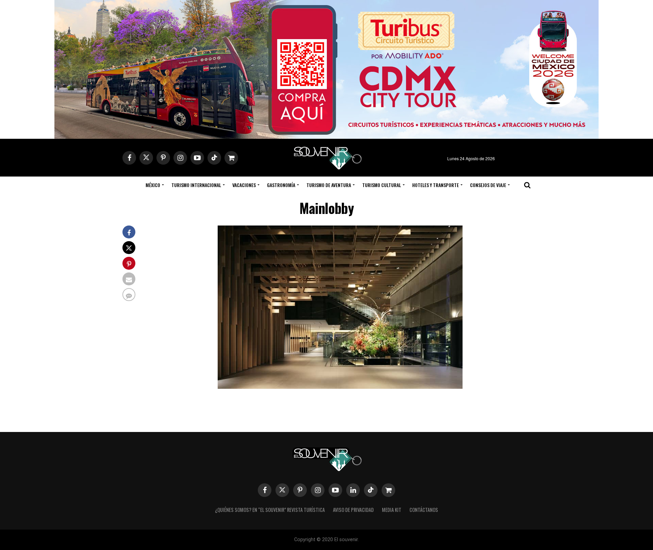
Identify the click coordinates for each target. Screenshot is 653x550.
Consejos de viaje (488, 184)
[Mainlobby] (340, 386)
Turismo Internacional (196, 184)
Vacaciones (244, 184)
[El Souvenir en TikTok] (371, 490)
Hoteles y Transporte (435, 184)
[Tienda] (388, 490)
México (153, 184)
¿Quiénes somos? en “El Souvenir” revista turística (270, 509)
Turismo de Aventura (328, 184)
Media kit (391, 509)
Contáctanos (423, 509)
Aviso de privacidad (353, 509)
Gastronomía (281, 184)
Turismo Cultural (381, 184)
